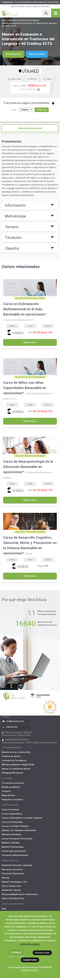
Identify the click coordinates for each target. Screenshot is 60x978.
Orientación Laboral (11, 890)
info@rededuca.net (15, 721)
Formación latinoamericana (15, 855)
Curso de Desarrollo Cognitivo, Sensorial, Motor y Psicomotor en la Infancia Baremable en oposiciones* (30, 545)
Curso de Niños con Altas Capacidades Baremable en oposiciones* (27, 390)
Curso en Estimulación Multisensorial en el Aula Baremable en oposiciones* (24, 311)
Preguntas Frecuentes (12, 799)
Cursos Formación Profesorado (17, 838)
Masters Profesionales (13, 847)
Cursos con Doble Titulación (15, 826)
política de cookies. (30, 944)
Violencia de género (11, 756)
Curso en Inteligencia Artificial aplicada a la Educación (36, 2)
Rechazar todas (42, 953)
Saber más (29, 342)
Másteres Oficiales (11, 842)
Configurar (16, 952)
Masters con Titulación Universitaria (19, 830)
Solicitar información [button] (30, 128)
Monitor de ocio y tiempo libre (16, 752)
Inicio (4, 20)
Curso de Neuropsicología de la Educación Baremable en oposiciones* (28, 469)
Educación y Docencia (12, 869)
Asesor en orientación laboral (16, 768)
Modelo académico (11, 787)
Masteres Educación (11, 834)
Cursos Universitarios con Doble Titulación (22, 818)
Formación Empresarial (13, 873)
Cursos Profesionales (12, 822)
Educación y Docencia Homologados (23, 20)
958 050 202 (11, 727)
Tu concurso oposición (13, 783)
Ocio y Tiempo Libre (11, 886)
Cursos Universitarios (12, 813)
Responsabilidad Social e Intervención (20, 894)
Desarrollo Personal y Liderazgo (17, 865)
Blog (4, 908)
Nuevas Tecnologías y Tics (14, 881)
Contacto (6, 791)
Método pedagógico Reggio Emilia (18, 764)
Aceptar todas (30, 960)
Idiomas (5, 877)
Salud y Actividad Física (13, 898)
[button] (30, 205)
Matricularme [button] (37, 54)
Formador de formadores (14, 760)
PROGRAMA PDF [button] (13, 54)
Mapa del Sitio (8, 795)
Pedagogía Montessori (12, 773)
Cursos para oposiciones (14, 851)
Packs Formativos (10, 809)
